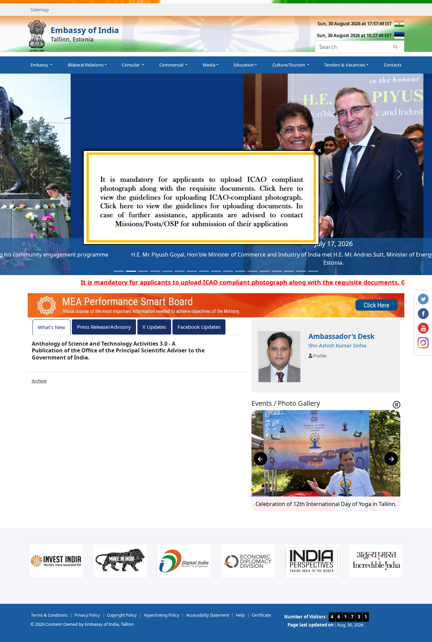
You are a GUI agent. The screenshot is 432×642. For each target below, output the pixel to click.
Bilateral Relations (86, 65)
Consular (131, 65)
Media (209, 65)
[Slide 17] (313, 271)
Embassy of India (85, 29)
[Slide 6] (179, 271)
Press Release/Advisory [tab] (104, 326)
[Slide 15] (289, 271)
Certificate (261, 615)
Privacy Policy (87, 615)
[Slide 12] (252, 271)
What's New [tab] (51, 327)
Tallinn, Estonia (72, 39)
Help (240, 615)
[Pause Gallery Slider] (396, 404)
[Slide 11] (240, 271)
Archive (39, 381)
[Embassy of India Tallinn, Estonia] (37, 36)
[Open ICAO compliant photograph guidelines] (201, 197)
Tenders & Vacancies (344, 65)
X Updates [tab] (154, 326)
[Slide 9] (216, 271)
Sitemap (39, 9)
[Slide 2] (131, 271)
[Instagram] (423, 342)
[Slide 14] (277, 271)
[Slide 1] (119, 271)
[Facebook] (423, 313)
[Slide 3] (143, 271)
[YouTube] (423, 328)
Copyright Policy (122, 615)
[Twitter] (423, 299)
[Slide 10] (228, 271)
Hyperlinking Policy (161, 615)
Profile (319, 356)
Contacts (393, 65)
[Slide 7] (192, 271)
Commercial (171, 65)
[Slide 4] (155, 271)
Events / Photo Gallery (285, 403)
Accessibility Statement (207, 615)
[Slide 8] (204, 271)
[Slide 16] (301, 271)
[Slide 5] (167, 271)
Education (244, 65)
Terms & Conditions (49, 615)
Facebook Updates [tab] (199, 326)
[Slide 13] (265, 271)
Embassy (39, 65)
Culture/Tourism (289, 65)
